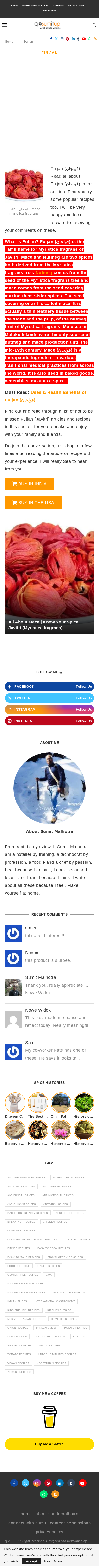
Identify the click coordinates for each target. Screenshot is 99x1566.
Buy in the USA (36, 502)
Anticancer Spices (21, 1186)
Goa (49, 1274)
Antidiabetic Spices (57, 1186)
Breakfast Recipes (21, 1221)
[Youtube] (84, 39)
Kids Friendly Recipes (23, 1310)
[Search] (94, 25)
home (26, 1514)
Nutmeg (44, 272)
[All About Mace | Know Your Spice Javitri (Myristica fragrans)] (49, 574)
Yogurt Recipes (19, 1372)
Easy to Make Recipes (23, 1257)
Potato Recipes (75, 1327)
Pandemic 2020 (46, 1327)
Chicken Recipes (55, 1221)
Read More (53, 1561)
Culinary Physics (77, 1239)
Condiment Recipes (21, 1230)
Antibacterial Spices (69, 1177)
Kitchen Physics (59, 1310)
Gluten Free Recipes (22, 1274)
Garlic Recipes (48, 1266)
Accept (31, 1561)
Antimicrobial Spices (58, 1195)
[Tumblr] (78, 39)
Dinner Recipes (18, 1248)
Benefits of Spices (70, 1213)
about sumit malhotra (29, 5)
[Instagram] (62, 39)
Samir (31, 1042)
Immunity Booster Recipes (26, 1283)
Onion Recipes (18, 1327)
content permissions (70, 1523)
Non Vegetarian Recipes (25, 1319)
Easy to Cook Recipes (53, 1248)
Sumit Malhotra (40, 977)
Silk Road (80, 1336)
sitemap (49, 10)
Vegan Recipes (18, 1363)
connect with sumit (69, 5)
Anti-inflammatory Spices (26, 1177)
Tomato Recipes (19, 1354)
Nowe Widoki (38, 1010)
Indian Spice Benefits (69, 1292)
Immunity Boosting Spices (26, 1292)
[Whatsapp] (89, 39)
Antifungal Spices (21, 1195)
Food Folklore (18, 1266)
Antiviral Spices (55, 1204)
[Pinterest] (67, 39)
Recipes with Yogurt (50, 1336)
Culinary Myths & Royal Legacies (32, 1239)
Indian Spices (17, 1301)
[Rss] (95, 39)
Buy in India (32, 483)
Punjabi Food (17, 1336)
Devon (31, 952)
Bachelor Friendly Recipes (27, 1213)
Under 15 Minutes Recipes (57, 1354)
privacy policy (49, 1531)
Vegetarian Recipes (51, 1363)
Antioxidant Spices (21, 1204)
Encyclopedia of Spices (65, 1257)
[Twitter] (56, 39)
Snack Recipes (50, 1345)
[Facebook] (51, 39)
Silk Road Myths (19, 1345)
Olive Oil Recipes (64, 1319)
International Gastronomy (55, 1301)
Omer (31, 928)
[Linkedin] (73, 39)
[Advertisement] (49, 113)
